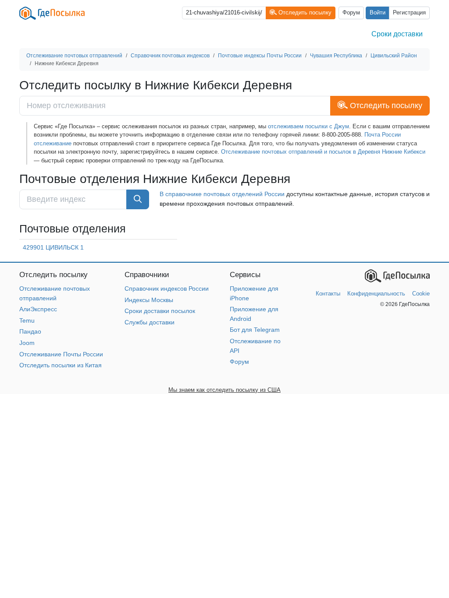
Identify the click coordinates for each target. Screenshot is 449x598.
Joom (27, 342)
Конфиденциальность (376, 293)
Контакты (328, 293)
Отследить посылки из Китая (60, 365)
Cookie (421, 293)
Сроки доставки (397, 34)
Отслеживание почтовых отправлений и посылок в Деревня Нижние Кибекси (323, 151)
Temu (27, 320)
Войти (377, 13)
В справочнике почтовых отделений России (222, 193)
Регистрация (409, 13)
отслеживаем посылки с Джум (308, 126)
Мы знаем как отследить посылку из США (224, 390)
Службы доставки (150, 322)
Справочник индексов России (167, 288)
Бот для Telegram (255, 329)
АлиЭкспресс (38, 309)
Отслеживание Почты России (61, 354)
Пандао (30, 331)
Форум (351, 13)
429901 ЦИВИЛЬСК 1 (53, 247)
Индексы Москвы (149, 299)
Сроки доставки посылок (160, 310)
